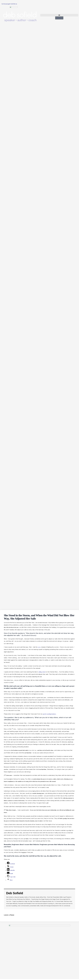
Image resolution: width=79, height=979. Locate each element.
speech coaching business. (49, 714)
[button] (59, 15)
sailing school (41, 672)
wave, (39, 647)
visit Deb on (9, 4)
